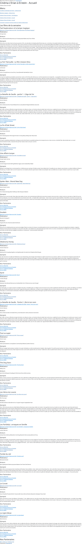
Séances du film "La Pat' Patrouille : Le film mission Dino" (22, 64)
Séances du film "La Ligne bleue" (16, 515)
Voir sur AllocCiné (4, 55)
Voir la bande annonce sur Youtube (8, 56)
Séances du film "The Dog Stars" (16, 365)
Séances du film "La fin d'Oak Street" (17, 127)
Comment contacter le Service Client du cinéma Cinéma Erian (14, 22)
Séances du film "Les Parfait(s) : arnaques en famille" (21, 426)
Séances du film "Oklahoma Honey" (17, 244)
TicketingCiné (18, 0)
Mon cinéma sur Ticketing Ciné (7, 542)
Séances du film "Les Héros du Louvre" (18, 394)
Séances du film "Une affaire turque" (17, 155)
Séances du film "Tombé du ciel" (16, 456)
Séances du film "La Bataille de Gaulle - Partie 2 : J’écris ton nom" (23, 304)
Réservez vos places (4, 30)
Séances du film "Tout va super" (16, 335)
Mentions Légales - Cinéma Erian (7, 13)
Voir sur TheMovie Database (6, 57)
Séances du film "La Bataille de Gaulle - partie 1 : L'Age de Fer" (23, 96)
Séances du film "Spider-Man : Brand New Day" (20, 183)
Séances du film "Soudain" (15, 214)
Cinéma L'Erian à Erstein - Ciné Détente (9, 15)
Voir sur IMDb (3, 59)
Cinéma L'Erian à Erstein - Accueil (7, 17)
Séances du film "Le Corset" (15, 485)
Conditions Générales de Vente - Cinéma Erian (10, 10)
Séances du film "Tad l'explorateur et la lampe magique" (22, 30)
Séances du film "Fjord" (14, 275)
